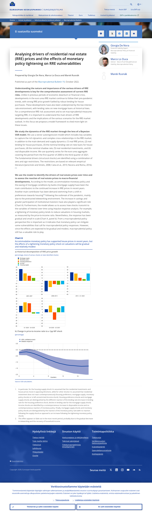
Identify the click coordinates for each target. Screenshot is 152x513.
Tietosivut (36, 445)
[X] (110, 469)
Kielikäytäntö (97, 454)
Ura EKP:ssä (135, 10)
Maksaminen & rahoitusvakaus (51, 15)
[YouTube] (128, 469)
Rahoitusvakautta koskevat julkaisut (48, 20)
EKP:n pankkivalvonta (128, 15)
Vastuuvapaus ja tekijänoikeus (75, 438)
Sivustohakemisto (17, 461)
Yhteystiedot (37, 452)
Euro (81, 15)
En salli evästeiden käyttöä (109, 507)
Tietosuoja (96, 438)
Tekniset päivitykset (70, 441)
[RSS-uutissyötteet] (139, 469)
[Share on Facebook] (119, 33)
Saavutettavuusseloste (101, 451)
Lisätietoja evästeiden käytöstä (87, 500)
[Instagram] (122, 469)
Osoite (35, 456)
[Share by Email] (134, 33)
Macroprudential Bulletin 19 (51, 82)
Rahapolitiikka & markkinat (23, 15)
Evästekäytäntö (98, 447)
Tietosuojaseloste (62, 500)
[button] (135, 4)
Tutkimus (91, 15)
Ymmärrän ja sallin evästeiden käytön (43, 507)
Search (131, 4)
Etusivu (12, 20)
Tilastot (71, 15)
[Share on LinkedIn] (127, 33)
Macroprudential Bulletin (73, 20)
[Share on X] (112, 33)
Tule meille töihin (40, 441)
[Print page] (101, 33)
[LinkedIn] (116, 469)
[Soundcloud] (133, 469)
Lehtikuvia (36, 448)
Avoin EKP (123, 10)
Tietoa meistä (109, 10)
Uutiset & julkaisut (107, 15)
